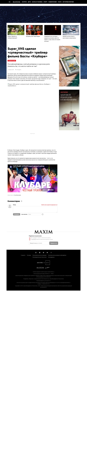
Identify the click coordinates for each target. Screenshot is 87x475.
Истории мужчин (68, 2)
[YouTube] (47, 252)
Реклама (29, 255)
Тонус (60, 2)
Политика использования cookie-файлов (57, 255)
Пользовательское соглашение (39, 255)
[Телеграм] (43, 252)
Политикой (34, 239)
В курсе (24, 2)
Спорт (45, 2)
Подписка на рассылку (35, 236)
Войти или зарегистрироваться (49, 204)
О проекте (23, 255)
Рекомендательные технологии (39, 257)
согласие (34, 237)
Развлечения (52, 2)
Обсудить (19, 69)
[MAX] (35, 252)
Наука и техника (37, 2)
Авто (29, 2)
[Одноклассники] (51, 252)
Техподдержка (51, 257)
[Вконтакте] (39, 252)
